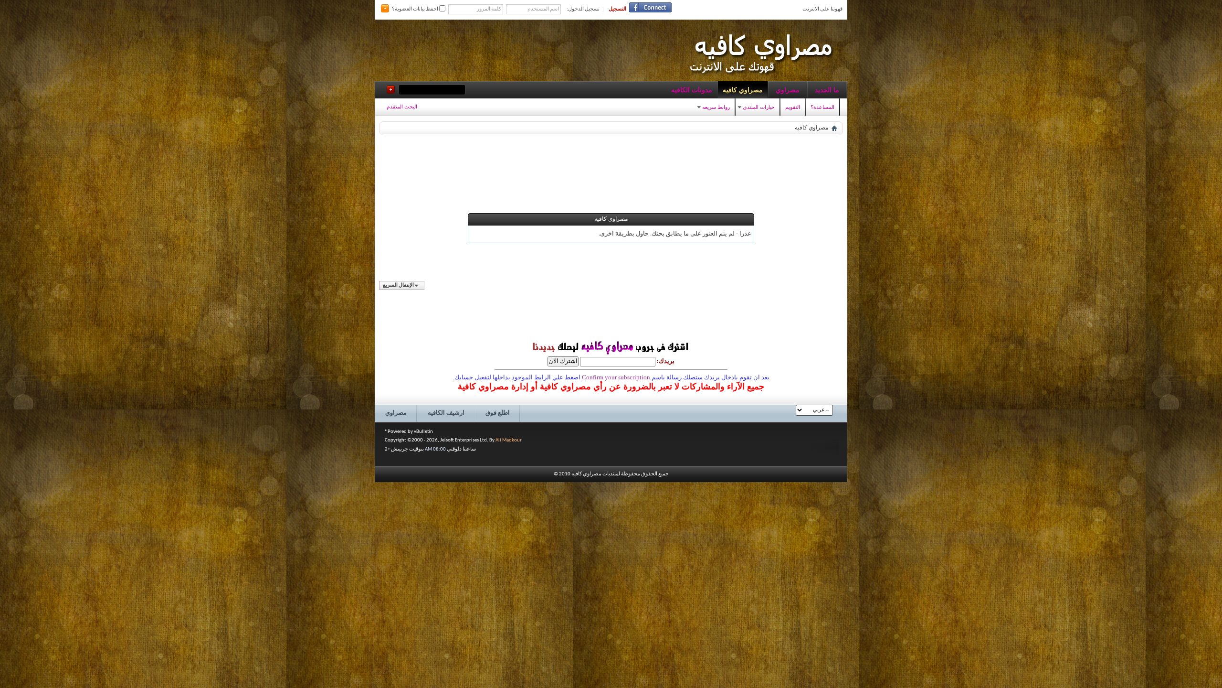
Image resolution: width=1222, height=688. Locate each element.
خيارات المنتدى (759, 107)
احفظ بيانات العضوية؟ (415, 9)
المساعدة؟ (822, 107)
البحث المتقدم (402, 106)
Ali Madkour (508, 440)
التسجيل (617, 9)
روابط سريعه (716, 107)
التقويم (792, 107)
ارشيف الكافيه (446, 413)
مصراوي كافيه (743, 90)
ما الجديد (827, 90)
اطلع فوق (497, 413)
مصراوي (788, 90)
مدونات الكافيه (691, 90)
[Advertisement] (611, 160)
